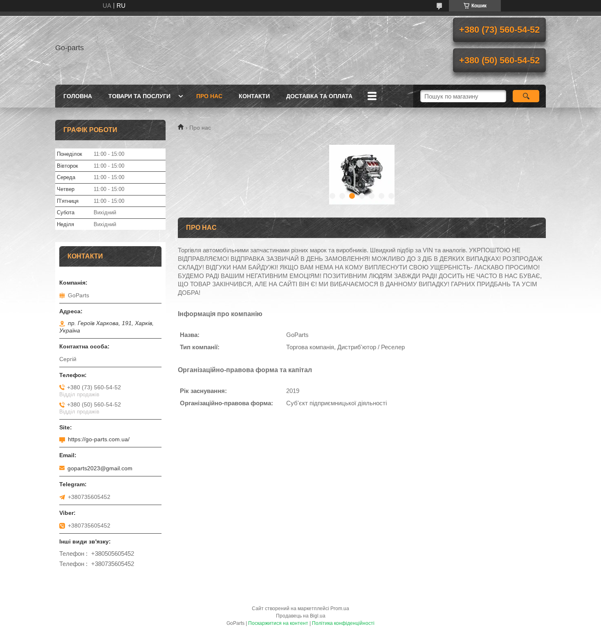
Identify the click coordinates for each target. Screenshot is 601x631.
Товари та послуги (139, 96)
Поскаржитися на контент (278, 623)
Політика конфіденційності (343, 623)
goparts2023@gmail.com (99, 468)
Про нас (209, 96)
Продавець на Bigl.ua (300, 616)
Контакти (254, 96)
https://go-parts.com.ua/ (99, 439)
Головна (77, 96)
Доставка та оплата (319, 96)
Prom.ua (339, 608)
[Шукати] (526, 96)
